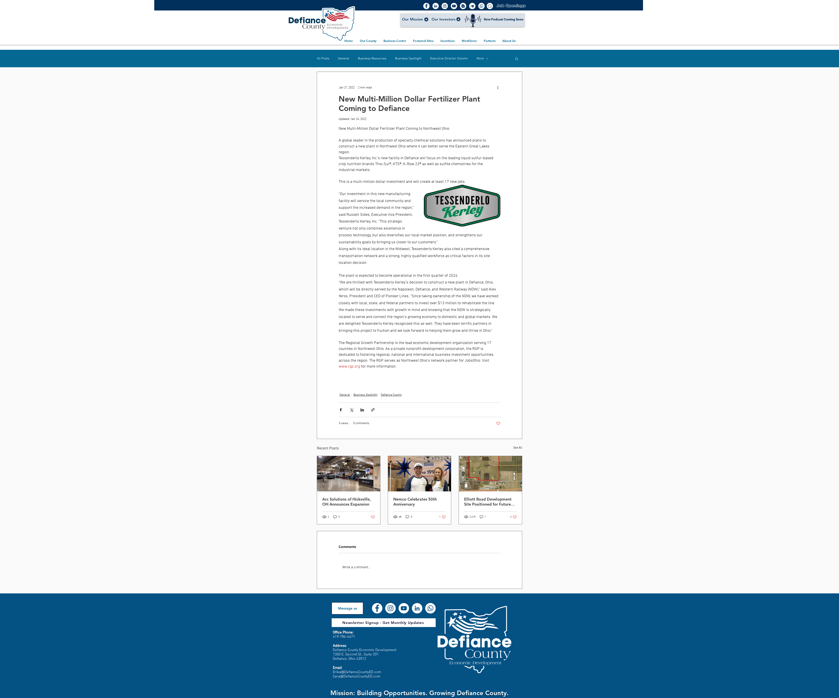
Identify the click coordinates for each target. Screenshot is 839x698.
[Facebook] (426, 6)
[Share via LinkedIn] (362, 410)
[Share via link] (373, 410)
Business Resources (372, 58)
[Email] (472, 6)
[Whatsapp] (481, 6)
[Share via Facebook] (341, 410)
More (480, 58)
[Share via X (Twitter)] (351, 410)
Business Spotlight (408, 58)
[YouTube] (454, 6)
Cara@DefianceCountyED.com (356, 676)
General (343, 58)
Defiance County (391, 395)
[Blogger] (463, 6)
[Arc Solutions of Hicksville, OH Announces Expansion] (348, 473)
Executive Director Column (449, 58)
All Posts (323, 58)
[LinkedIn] (435, 6)
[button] (517, 58)
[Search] (490, 6)
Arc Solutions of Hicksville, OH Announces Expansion (346, 502)
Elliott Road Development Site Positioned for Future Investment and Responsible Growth (489, 502)
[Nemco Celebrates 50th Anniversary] (419, 473)
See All (517, 448)
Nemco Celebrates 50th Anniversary (415, 502)
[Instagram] (445, 6)
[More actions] (497, 87)
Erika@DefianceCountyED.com (357, 672)
